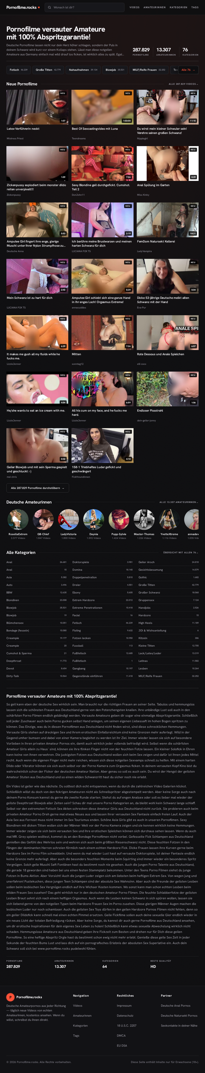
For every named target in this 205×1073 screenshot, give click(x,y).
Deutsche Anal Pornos (177, 1007)
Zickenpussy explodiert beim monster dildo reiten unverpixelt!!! (36, 187)
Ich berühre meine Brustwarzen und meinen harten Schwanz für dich (102, 243)
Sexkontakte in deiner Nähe (179, 1027)
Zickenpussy (14, 194)
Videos (135, 7)
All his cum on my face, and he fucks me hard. (99, 413)
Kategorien (179, 7)
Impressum (124, 1006)
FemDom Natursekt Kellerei (156, 241)
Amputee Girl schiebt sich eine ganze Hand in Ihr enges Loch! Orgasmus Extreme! (101, 300)
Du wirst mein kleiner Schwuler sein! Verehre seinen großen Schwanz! (162, 131)
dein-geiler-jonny (146, 420)
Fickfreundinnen (81, 477)
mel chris (12, 477)
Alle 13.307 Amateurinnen (179, 502)
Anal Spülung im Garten (153, 185)
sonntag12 (77, 364)
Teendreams (79, 138)
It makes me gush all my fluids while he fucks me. (33, 356)
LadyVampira (144, 251)
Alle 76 (188, 71)
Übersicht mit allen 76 (181, 552)
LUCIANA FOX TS (81, 251)
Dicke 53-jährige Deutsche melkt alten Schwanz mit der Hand (163, 300)
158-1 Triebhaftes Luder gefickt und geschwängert (96, 469)
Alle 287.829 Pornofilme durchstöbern (37, 488)
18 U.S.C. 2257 (126, 1026)
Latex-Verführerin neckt (23, 129)
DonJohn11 (78, 194)
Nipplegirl (142, 138)
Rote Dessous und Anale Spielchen (160, 354)
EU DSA (122, 1046)
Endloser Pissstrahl (150, 411)
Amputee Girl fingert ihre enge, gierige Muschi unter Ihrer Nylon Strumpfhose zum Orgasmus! (36, 243)
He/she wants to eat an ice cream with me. (36, 411)
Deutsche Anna (15, 251)
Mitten (76, 354)
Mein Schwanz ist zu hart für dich (29, 298)
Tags (195, 7)
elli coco (141, 364)
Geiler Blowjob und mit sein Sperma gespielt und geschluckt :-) (37, 469)
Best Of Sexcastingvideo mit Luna (95, 129)
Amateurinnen (155, 7)
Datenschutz (125, 1016)
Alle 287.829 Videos (184, 83)
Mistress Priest (15, 138)
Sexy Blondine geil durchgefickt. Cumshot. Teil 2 (101, 187)
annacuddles (79, 307)
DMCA (121, 1036)
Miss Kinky (143, 194)
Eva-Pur (141, 307)
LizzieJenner (14, 364)
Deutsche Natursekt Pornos (179, 1017)
